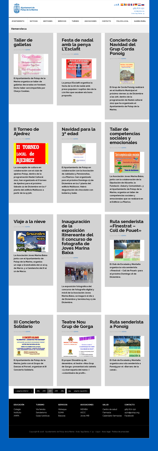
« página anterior (22, 391)
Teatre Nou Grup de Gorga (77, 324)
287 (51, 391)
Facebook (129, 416)
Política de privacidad (120, 432)
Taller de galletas (23, 42)
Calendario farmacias (112, 416)
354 (70, 391)
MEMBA (84, 409)
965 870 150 (138, 8)
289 (63, 391)
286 (44, 391)
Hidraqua (62, 409)
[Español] (122, 5)
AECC (83, 412)
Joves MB (84, 416)
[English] (129, 5)
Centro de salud (110, 409)
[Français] (132, 5)
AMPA (16, 416)
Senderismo (41, 412)
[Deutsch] (135, 5)
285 (38, 391)
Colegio (17, 409)
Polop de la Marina (28, 8)
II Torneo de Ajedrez (26, 131)
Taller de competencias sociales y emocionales (125, 136)
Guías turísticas (43, 416)
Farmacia (107, 412)
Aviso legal (106, 432)
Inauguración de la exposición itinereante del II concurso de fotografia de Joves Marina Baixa (77, 237)
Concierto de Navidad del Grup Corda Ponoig (123, 46)
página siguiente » (81, 391)
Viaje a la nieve (30, 221)
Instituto (17, 412)
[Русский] (142, 5)
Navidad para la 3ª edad (78, 131)
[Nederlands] (139, 5)
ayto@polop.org (139, 11)
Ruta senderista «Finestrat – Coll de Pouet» (126, 226)
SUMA (61, 412)
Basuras (61, 416)
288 (56, 391)
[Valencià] (125, 5)
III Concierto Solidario (27, 324)
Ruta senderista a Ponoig (126, 324)
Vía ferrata (40, 409)
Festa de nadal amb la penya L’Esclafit (77, 44)
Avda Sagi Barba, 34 (137, 13)
